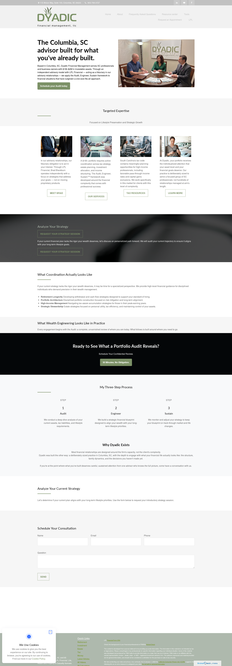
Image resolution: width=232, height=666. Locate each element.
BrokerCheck (150, 644)
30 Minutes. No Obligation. (116, 362)
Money (80, 655)
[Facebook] (192, 2)
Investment (82, 645)
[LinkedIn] (177, 2)
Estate (80, 648)
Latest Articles (83, 659)
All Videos (81, 662)
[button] (108, 14)
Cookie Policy (38, 658)
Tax (79, 652)
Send (43, 576)
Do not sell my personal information (153, 664)
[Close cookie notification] (50, 632)
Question (41, 552)
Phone (147, 535)
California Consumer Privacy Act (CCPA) (171, 662)
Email (93, 535)
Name (40, 535)
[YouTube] (184, 2)
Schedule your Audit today (53, 85)
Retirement (82, 642)
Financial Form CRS (113, 640)
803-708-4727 (94, 2)
